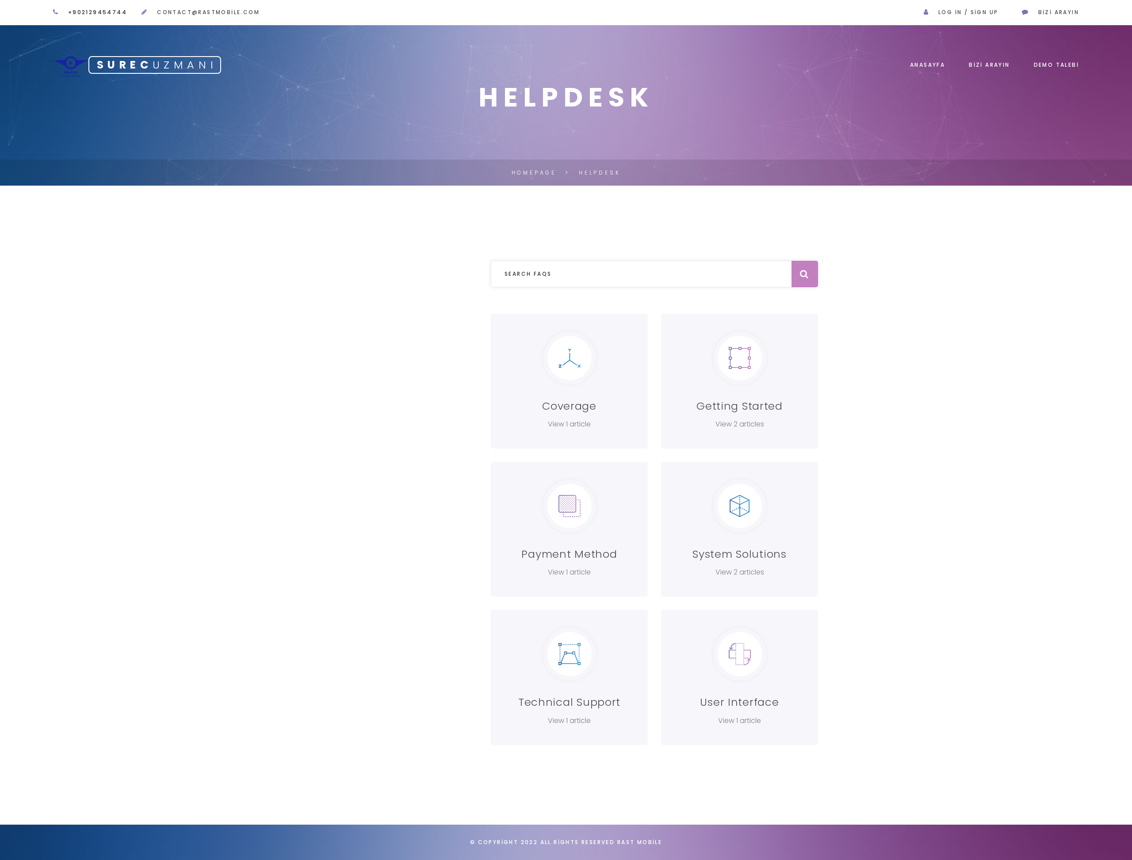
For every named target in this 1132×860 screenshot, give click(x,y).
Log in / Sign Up (968, 12)
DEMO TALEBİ (1056, 64)
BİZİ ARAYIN (989, 64)
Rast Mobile (639, 842)
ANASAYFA (927, 64)
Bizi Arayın (1058, 12)
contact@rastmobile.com (208, 12)
